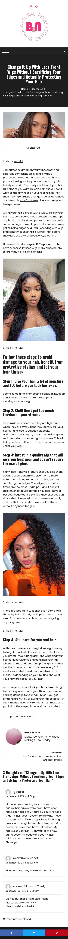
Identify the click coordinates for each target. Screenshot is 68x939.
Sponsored (33, 148)
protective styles (20, 716)
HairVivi (18, 161)
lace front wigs (29, 200)
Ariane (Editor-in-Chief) (29, 886)
